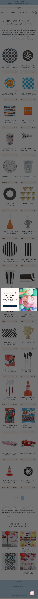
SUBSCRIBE (10, 305)
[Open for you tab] (32, 593)
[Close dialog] (36, 289)
